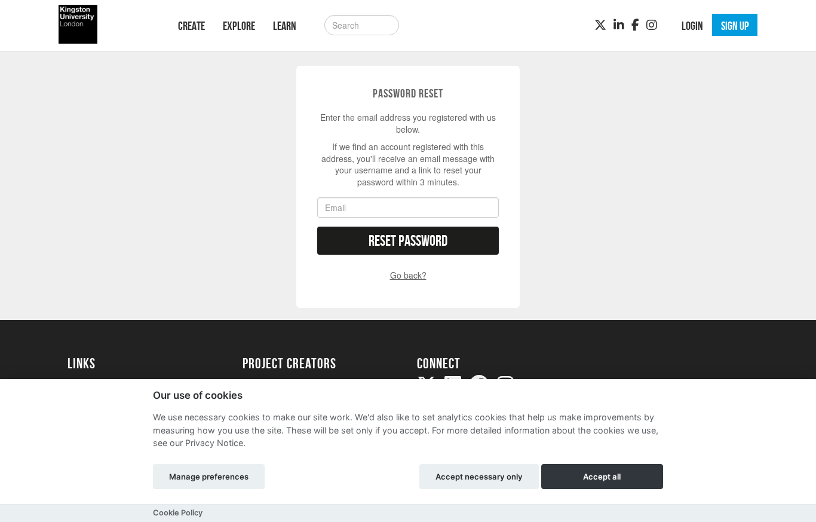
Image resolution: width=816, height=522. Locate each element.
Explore (239, 25)
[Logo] (107, 24)
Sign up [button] (735, 25)
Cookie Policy (178, 512)
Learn (284, 25)
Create (191, 25)
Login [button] (692, 25)
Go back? (408, 275)
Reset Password (408, 241)
